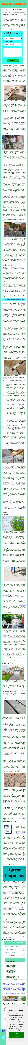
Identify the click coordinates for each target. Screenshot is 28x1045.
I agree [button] (17, 1033)
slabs (24, 177)
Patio (3, 303)
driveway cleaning (14, 983)
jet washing (21, 987)
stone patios (21, 832)
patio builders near (7, 913)
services (4, 994)
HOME (11, 7)
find (6, 921)
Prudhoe (22, 303)
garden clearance (6, 989)
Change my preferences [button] (17, 1039)
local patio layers (9, 890)
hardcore (17, 157)
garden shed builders (13, 988)
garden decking (5, 984)
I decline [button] (17, 1036)
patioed (16, 122)
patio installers (19, 933)
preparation (5, 169)
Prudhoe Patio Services (8, 939)
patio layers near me (15, 896)
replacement (8, 81)
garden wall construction (13, 985)
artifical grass (6, 987)
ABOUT (17, 7)
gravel (24, 178)
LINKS (14, 7)
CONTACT (20, 7)
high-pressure (22, 605)
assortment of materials (8, 173)
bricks (12, 176)
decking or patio (7, 753)
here (10, 937)
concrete (13, 178)
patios (3, 532)
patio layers (5, 314)
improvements (9, 982)
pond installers (20, 984)
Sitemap (3, 1030)
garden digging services (8, 993)
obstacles (18, 124)
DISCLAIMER (24, 7)
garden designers (22, 989)
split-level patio (16, 562)
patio (24, 100)
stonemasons (12, 990)
